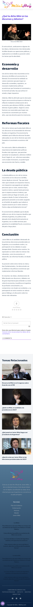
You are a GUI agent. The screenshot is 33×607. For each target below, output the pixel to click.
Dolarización (16, 508)
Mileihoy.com (22, 605)
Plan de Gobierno (16, 505)
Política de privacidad (8, 592)
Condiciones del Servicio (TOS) (16, 589)
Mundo (16, 513)
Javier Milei (16, 515)
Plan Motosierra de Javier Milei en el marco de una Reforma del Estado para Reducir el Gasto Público (16, 527)
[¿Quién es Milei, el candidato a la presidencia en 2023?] (16, 397)
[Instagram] (20, 598)
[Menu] (30, 4)
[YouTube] (16, 598)
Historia (16, 510)
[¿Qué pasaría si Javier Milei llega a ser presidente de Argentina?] (16, 421)
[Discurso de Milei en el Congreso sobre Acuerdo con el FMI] (16, 372)
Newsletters (16, 594)
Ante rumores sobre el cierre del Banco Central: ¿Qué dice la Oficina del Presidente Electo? (16, 546)
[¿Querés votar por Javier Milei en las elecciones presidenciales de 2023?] (16, 446)
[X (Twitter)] (12, 598)
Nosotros (28, 592)
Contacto (20, 592)
